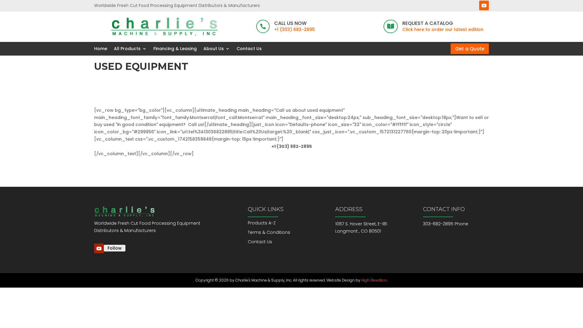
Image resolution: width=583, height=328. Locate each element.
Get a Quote (469, 49)
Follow (114, 248)
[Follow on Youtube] (484, 5)
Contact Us (249, 49)
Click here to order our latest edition (442, 29)
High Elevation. (374, 280)
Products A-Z (262, 223)
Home (100, 49)
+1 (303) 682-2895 (294, 29)
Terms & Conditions (269, 232)
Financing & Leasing (175, 49)
